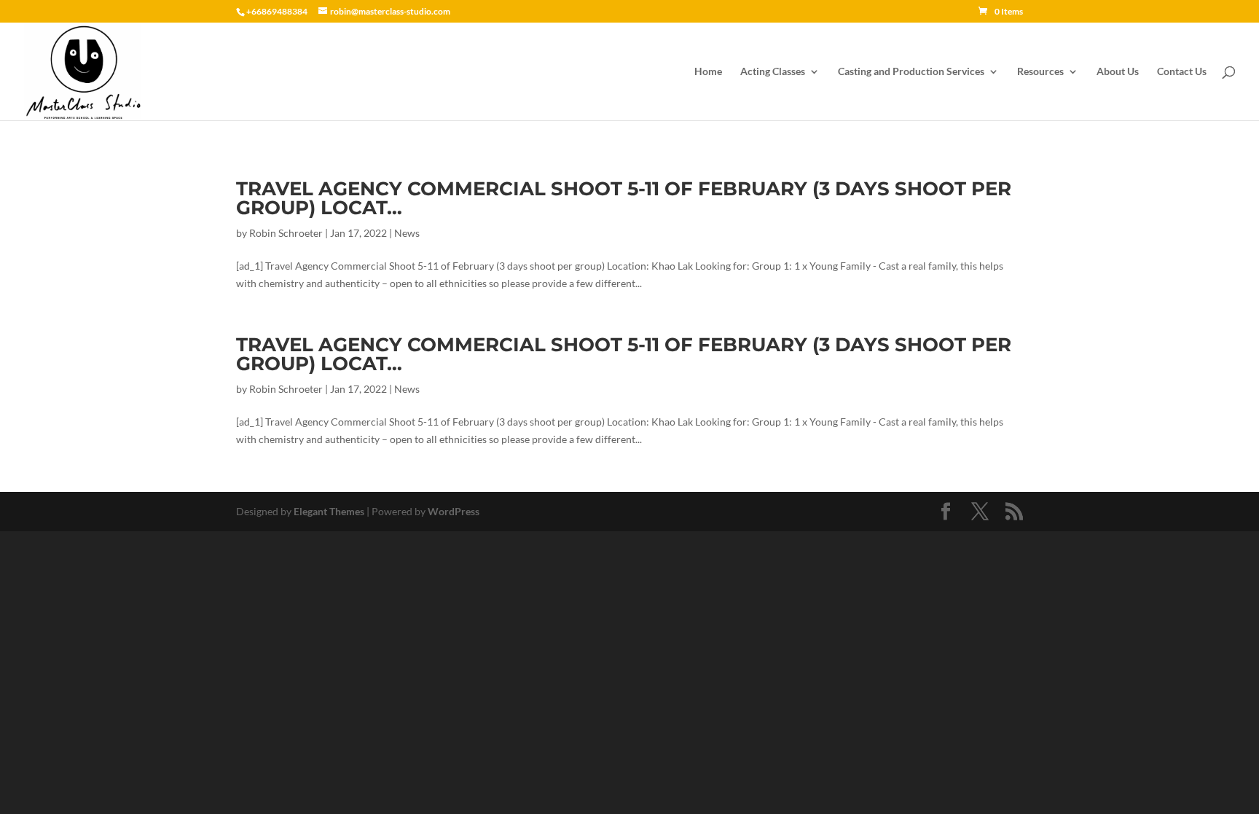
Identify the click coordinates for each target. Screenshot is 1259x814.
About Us (1118, 71)
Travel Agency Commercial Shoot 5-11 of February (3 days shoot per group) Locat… (623, 198)
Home (708, 71)
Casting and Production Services (911, 71)
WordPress (453, 511)
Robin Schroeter (286, 233)
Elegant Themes (329, 511)
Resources (1040, 71)
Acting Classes (772, 71)
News (407, 233)
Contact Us (1182, 71)
